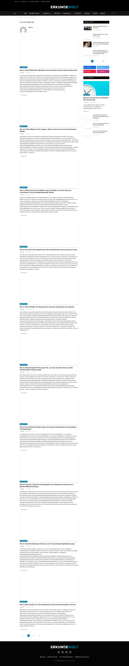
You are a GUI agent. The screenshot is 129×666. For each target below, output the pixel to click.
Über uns (42, 657)
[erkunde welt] (64, 7)
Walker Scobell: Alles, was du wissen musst (100, 35)
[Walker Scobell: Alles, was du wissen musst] (87, 36)
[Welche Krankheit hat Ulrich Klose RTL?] (87, 28)
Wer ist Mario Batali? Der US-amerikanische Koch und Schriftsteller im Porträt (48, 605)
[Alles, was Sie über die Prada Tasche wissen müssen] (87, 133)
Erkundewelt (61, 660)
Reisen (95, 13)
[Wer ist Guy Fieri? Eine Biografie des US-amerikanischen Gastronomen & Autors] (49, 233)
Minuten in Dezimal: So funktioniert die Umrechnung (96, 99)
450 (103, 61)
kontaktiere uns (24, 1)
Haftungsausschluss (45, 1)
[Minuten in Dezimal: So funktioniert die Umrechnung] (96, 88)
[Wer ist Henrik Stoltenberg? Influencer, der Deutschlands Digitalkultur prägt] (49, 528)
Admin (86, 102)
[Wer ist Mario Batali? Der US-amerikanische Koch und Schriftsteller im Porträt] (49, 588)
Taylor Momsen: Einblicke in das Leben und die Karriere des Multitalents (101, 116)
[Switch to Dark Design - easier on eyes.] (112, 13)
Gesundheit (67, 13)
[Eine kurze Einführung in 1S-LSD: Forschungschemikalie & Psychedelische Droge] (87, 52)
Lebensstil (46, 13)
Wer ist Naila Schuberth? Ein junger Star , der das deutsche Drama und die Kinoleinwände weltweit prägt (46, 369)
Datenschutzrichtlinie (34, 1)
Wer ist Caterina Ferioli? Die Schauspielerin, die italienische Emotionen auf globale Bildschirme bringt (46, 485)
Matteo (31, 27)
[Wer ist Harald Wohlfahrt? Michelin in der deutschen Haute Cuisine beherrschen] (49, 54)
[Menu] (15, 13)
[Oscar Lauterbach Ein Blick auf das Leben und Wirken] (87, 125)
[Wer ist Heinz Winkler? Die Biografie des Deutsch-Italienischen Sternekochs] (49, 291)
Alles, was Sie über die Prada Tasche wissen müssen (100, 131)
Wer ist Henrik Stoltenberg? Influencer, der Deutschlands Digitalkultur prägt (47, 544)
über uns (17, 1)
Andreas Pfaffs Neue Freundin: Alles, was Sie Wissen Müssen (101, 43)
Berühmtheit (23, 67)
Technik (86, 13)
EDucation (86, 94)
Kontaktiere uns (52, 657)
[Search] (114, 13)
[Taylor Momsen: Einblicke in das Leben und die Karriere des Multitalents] (87, 117)
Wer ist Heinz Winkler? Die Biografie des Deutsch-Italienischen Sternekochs (47, 307)
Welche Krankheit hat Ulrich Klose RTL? (100, 27)
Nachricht (78, 13)
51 (39, 635)
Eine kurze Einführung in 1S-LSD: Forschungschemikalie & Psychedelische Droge (100, 52)
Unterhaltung (34, 13)
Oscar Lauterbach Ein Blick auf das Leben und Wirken (101, 124)
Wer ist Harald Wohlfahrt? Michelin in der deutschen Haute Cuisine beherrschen (48, 70)
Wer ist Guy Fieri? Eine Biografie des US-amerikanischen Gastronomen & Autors (48, 250)
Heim (25, 13)
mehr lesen (24, 95)
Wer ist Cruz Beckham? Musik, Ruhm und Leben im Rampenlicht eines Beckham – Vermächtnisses (48, 428)
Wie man (102, 13)
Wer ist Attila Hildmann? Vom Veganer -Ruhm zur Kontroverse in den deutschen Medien (48, 130)
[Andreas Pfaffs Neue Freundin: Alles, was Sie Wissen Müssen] (87, 44)
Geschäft (57, 13)
